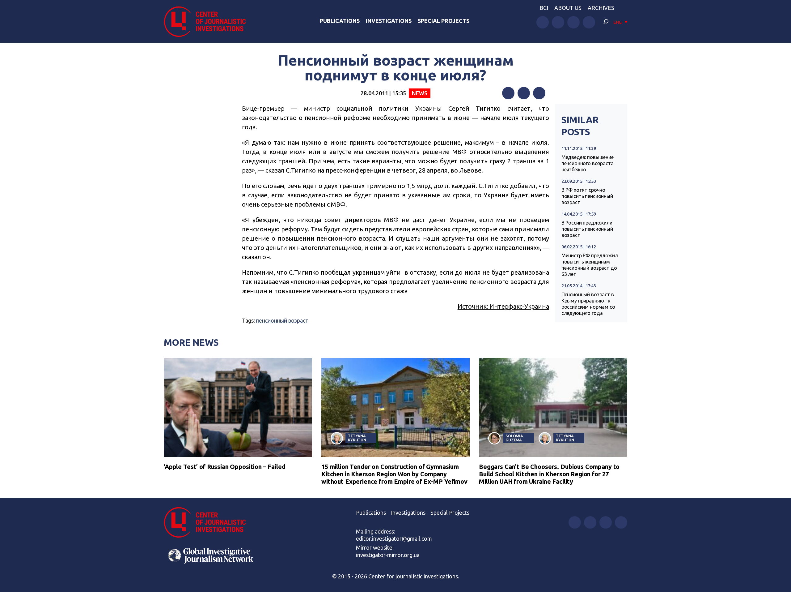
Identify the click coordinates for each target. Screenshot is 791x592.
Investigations (389, 21)
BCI (543, 8)
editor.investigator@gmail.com (394, 538)
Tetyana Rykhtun (357, 438)
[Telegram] (539, 93)
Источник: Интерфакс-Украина (503, 306)
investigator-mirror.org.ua (388, 555)
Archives (601, 8)
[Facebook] (508, 93)
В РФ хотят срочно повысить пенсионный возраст (587, 196)
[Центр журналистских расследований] (208, 21)
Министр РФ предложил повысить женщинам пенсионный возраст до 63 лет (589, 265)
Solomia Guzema (514, 438)
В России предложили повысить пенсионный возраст (587, 229)
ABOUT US (568, 8)
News (419, 93)
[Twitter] (524, 93)
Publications (340, 21)
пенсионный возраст (282, 320)
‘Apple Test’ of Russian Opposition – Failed (225, 466)
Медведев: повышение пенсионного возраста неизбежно (587, 163)
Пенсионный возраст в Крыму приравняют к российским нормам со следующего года (588, 304)
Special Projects (443, 21)
